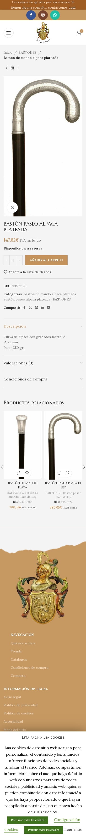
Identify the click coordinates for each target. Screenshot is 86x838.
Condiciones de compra (29, 667)
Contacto (18, 676)
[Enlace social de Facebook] (31, 15)
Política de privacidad (21, 705)
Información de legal (26, 689)
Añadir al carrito (46, 260)
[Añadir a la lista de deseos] (27, 473)
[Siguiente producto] (18, 68)
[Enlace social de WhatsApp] (55, 15)
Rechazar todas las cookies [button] (27, 820)
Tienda (16, 651)
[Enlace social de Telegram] (48, 307)
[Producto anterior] (6, 68)
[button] (18, 473)
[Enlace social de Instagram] (43, 15)
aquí (72, 7)
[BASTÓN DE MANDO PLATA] (23, 445)
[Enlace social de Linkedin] (42, 307)
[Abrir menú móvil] (8, 33)
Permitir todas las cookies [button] (43, 830)
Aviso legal (12, 697)
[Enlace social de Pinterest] (36, 307)
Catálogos (19, 659)
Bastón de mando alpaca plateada (31, 58)
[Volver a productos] (12, 68)
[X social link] (30, 307)
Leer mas (73, 829)
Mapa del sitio (15, 730)
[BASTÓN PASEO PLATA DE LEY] (63, 445)
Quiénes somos (23, 643)
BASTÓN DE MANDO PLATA (23, 485)
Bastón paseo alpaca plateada (27, 299)
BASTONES (28, 52)
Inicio (8, 52)
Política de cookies (19, 713)
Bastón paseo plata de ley (68, 495)
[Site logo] (43, 32)
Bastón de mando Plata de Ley (23, 494)
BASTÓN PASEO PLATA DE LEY (63, 485)
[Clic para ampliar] (12, 207)
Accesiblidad (13, 721)
